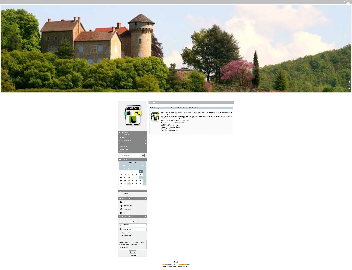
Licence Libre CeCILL (183, 266)
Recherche (132, 152)
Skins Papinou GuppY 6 (170, 266)
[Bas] (349, 88)
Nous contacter (128, 202)
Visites (132, 191)
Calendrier (132, 159)
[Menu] (348, 2)
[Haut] (349, 82)
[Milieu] (349, 85)
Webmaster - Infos (132, 199)
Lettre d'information (132, 217)
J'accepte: (122, 247)
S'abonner (125, 233)
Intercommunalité (132, 140)
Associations (132, 149)
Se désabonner (126, 235)
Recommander (128, 205)
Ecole (132, 143)
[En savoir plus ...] (184, 264)
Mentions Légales (128, 213)
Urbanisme (132, 138)
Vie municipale (132, 135)
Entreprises (132, 146)
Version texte (127, 209)
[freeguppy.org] (166, 264)
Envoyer (132, 252)
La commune (132, 132)
